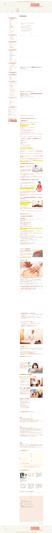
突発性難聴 (11, 51)
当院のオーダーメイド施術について (13, 83)
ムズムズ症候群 (11, 31)
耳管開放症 (11, 54)
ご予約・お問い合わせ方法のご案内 (12, 110)
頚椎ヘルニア (11, 68)
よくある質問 (11, 86)
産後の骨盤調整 (11, 47)
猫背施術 (11, 77)
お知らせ (11, 99)
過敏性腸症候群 (11, 27)
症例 (10, 104)
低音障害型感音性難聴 (12, 55)
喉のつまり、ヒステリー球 (13, 60)
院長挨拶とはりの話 (12, 85)
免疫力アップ (11, 32)
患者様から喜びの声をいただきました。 (12, 112)
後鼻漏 (10, 59)
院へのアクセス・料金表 (12, 89)
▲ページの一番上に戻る (40, 523)
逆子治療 (11, 43)
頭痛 (10, 22)
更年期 (10, 23)
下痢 (10, 28)
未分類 (10, 103)
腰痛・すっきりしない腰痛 (13, 67)
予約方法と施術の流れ (12, 90)
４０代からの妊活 (12, 39)
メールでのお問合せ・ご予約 (13, 92)
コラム (10, 100)
